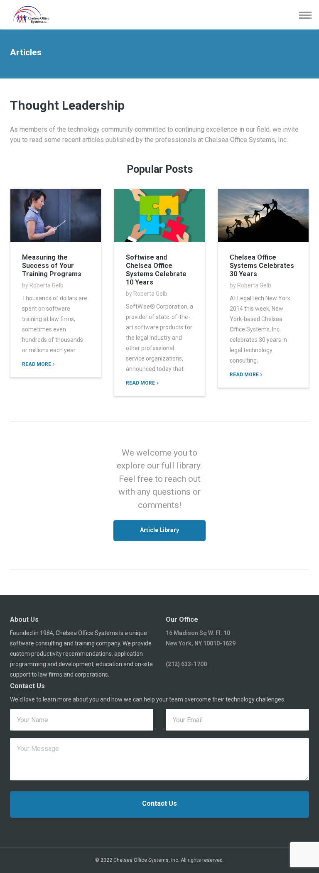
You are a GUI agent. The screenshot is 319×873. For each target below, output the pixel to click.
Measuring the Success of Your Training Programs (51, 265)
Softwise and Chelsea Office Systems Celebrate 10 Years (156, 269)
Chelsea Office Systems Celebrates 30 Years (262, 265)
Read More (36, 364)
